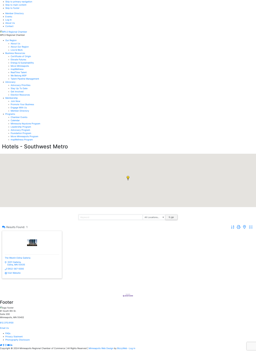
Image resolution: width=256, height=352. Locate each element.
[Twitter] (1, 345)
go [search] (172, 217)
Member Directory (14, 13)
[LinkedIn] (11, 345)
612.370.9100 (6, 322)
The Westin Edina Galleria (17, 257)
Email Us (4, 328)
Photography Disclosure (17, 339)
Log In (8, 19)
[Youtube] (8, 345)
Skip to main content (15, 4)
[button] (128, 178)
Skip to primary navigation (18, 1)
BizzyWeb (122, 348)
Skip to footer (12, 8)
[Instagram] (6, 345)
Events (8, 16)
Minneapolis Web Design (101, 348)
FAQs (7, 333)
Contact (9, 26)
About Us (10, 23)
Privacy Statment (14, 336)
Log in (132, 348)
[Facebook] (3, 345)
